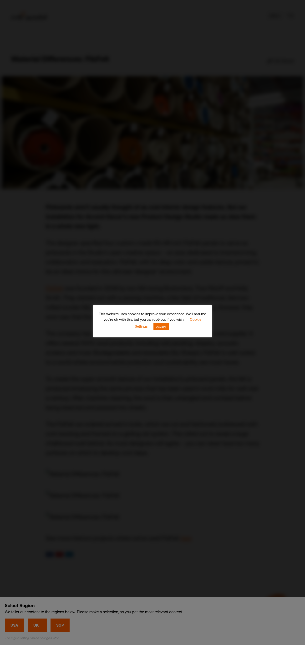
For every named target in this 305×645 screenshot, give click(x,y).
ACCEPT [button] (161, 326)
